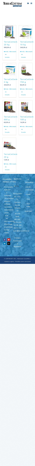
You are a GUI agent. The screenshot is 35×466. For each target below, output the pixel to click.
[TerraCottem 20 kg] (9, 32)
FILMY (28, 194)
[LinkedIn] (4, 243)
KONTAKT (28, 211)
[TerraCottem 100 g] (25, 107)
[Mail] (8, 243)
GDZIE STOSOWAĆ (28, 188)
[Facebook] (4, 239)
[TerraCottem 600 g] (9, 107)
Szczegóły (13, 51)
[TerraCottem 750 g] (25, 69)
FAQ (28, 199)
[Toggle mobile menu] (31, 3)
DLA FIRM (28, 205)
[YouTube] (8, 239)
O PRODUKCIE (28, 181)
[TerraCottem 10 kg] (25, 32)
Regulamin (17, 246)
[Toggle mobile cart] (28, 3)
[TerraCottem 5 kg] (9, 69)
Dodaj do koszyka (7, 54)
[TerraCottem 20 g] (9, 144)
